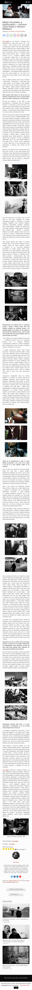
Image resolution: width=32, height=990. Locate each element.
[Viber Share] (14, 35)
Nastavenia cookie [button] (24, 985)
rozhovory (15, 880)
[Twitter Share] (21, 35)
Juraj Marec (12, 844)
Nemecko (13, 882)
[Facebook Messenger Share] (4, 35)
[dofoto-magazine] (8, 2)
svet (19, 880)
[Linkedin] (17, 877)
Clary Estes (22, 31)
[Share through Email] (25, 35)
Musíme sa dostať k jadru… (16, 889)
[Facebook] (15, 877)
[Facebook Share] (7, 35)
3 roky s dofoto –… (16, 894)
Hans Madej (6, 41)
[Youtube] (20, 877)
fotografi (11, 880)
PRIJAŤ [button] (16, 987)
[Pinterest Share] (18, 35)
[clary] (16, 855)
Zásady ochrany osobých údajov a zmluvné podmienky (16, 977)
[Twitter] (12, 877)
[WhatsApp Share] (11, 35)
